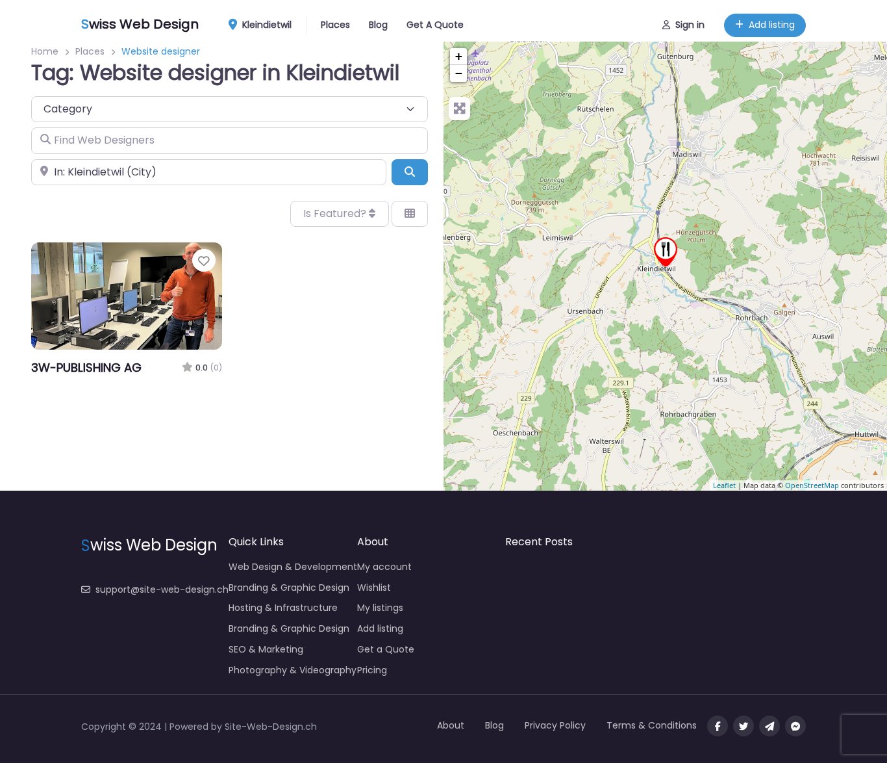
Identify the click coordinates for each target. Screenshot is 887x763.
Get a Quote (385, 649)
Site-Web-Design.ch (271, 726)
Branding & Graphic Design (289, 587)
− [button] (458, 73)
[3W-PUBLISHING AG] (665, 251)
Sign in (690, 24)
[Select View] (410, 214)
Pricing (372, 670)
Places (335, 24)
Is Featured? (336, 213)
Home (44, 51)
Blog (378, 24)
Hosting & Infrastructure (283, 607)
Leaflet (724, 485)
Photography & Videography (292, 670)
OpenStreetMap (812, 485)
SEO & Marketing (266, 649)
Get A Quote (435, 24)
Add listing (772, 24)
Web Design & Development (293, 566)
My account (384, 566)
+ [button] (458, 56)
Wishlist (374, 587)
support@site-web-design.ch (162, 589)
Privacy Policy (555, 725)
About (450, 725)
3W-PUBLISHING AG (86, 367)
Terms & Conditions (651, 725)
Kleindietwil (266, 24)
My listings (380, 607)
